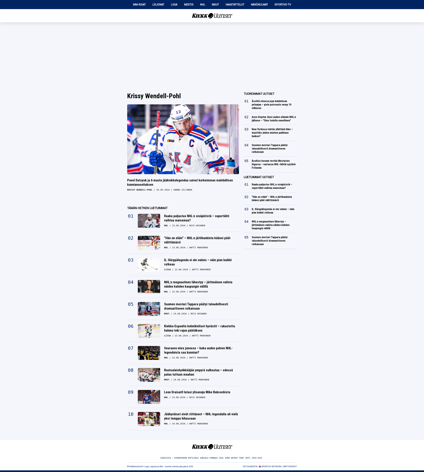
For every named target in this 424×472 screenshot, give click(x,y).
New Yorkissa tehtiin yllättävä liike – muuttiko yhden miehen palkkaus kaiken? (272, 133)
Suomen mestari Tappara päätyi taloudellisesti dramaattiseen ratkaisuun (196, 306)
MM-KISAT (139, 4)
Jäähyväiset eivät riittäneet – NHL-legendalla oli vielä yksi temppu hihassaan (201, 416)
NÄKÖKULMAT (259, 4)
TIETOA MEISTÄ (250, 466)
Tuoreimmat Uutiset (259, 93)
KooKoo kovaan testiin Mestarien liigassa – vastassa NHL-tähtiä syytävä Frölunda (273, 164)
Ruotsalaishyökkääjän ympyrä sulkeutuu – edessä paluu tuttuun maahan (198, 372)
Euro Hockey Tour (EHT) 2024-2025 (243, 458)
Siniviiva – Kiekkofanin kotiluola (179, 458)
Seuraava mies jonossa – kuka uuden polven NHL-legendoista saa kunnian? (198, 350)
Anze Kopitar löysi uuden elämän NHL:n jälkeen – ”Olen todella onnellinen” (274, 118)
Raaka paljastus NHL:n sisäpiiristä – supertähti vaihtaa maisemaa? (196, 218)
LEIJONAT (158, 4)
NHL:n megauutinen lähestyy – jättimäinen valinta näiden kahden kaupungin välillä (198, 284)
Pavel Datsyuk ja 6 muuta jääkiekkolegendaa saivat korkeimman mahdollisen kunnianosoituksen (180, 182)
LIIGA (174, 4)
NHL (202, 4)
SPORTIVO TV (283, 4)
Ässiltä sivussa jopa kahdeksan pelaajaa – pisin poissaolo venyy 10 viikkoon (271, 105)
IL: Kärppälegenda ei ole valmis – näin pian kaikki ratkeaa (198, 262)
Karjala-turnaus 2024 (211, 458)
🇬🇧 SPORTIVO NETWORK (270, 466)
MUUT (215, 4)
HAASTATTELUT (235, 4)
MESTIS (188, 4)
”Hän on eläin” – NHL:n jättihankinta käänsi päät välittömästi (197, 240)
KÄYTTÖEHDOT (290, 466)
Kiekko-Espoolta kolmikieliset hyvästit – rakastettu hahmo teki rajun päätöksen (199, 328)
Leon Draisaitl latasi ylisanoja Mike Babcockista (197, 392)
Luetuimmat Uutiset (259, 177)
